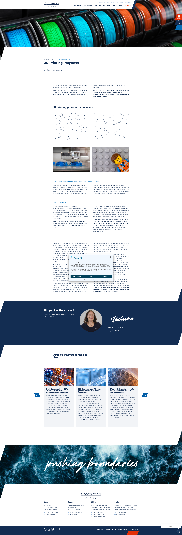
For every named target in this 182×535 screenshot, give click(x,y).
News (121, 2)
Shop (112, 2)
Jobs (117, 2)
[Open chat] (178, 531)
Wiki (108, 2)
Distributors (102, 2)
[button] (127, 2)
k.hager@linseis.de (114, 331)
